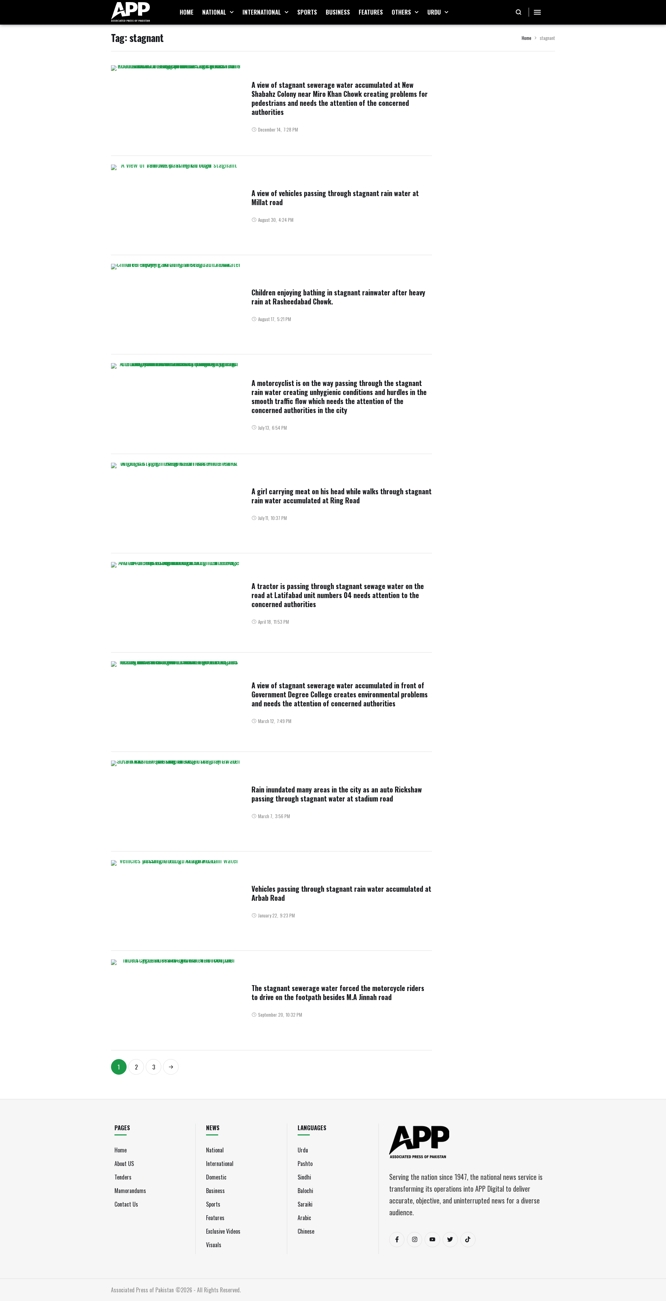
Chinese (306, 1231)
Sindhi (304, 1177)
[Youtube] (432, 1239)
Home (526, 38)
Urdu (303, 1150)
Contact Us (126, 1204)
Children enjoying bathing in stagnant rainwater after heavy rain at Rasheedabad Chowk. (338, 297)
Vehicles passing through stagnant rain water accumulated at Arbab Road (341, 893)
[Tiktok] (468, 1239)
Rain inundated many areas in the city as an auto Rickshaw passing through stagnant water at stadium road (336, 794)
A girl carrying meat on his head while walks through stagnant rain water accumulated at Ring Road (341, 495)
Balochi (305, 1190)
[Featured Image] (176, 106)
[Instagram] (414, 1239)
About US (124, 1163)
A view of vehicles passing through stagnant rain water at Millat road (335, 197)
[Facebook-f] (396, 1239)
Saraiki (305, 1204)
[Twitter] (450, 1239)
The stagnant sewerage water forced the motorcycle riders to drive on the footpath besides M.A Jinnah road (337, 992)
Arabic (304, 1218)
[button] (232, 12)
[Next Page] (171, 1067)
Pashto (305, 1163)
